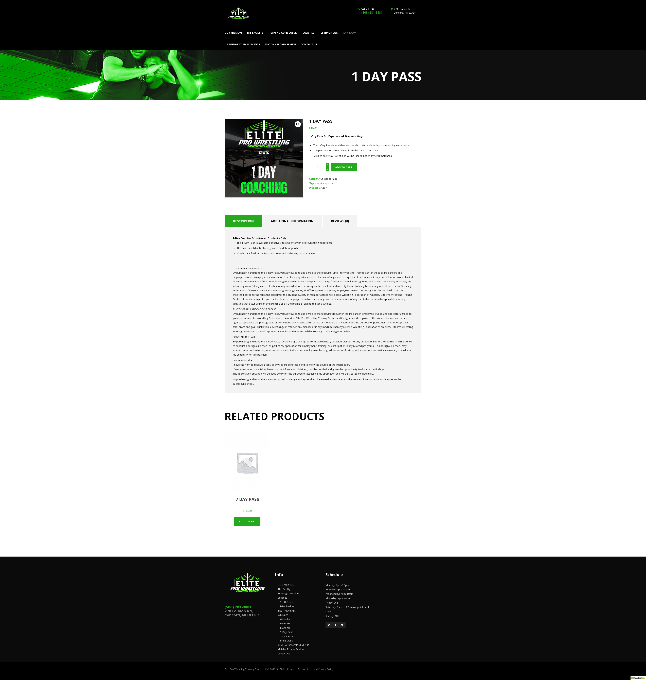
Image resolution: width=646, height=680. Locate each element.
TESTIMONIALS (287, 610)
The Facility (284, 589)
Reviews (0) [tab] (340, 221)
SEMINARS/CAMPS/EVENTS (294, 645)
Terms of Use (305, 669)
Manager (285, 627)
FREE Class (286, 640)
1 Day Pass (286, 632)
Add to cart (343, 167)
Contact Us (284, 653)
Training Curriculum (288, 593)
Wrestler (285, 619)
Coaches (282, 597)
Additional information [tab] (292, 221)
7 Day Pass (286, 636)
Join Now (283, 614)
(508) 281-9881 (371, 12)
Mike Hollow (287, 606)
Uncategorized (328, 178)
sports (329, 183)
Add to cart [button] (247, 521)
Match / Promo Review (291, 649)
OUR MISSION (286, 584)
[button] (298, 124)
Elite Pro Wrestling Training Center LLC (246, 669)
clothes (319, 183)
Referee (285, 623)
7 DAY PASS (247, 499)
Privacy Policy (325, 669)
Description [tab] (243, 221)
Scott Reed (286, 602)
